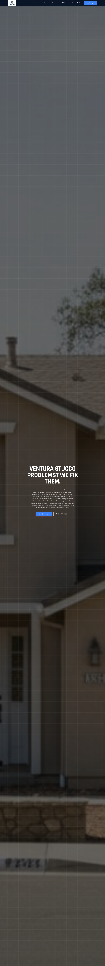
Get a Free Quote (90, 3)
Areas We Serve (63, 3)
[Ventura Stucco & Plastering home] (12, 3)
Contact (79, 3)
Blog (73, 3)
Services (52, 3)
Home (45, 3)
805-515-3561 (62, 514)
